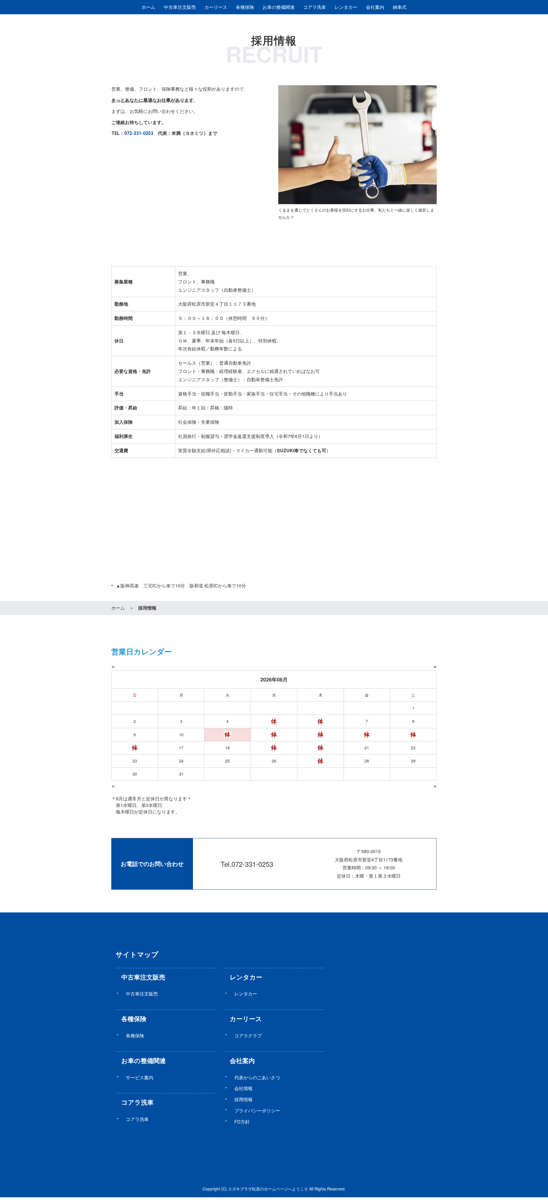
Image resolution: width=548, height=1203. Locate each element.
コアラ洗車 (314, 7)
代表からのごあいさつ (257, 1077)
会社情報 (243, 1088)
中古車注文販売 (180, 7)
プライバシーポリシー (257, 1110)
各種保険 (245, 7)
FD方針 (242, 1121)
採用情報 (243, 1099)
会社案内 (242, 1060)
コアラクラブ (248, 1035)
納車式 (399, 7)
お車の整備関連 (279, 7)
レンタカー (346, 7)
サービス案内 (139, 1077)
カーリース (215, 7)
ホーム (148, 7)
